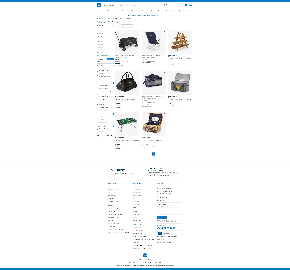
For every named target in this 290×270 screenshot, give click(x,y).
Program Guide (137, 192)
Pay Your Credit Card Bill (164, 242)
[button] (176, 6)
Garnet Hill (150, 262)
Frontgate (144, 262)
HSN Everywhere (137, 204)
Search (164, 5)
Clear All (110, 59)
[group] (127, 60)
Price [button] (98, 114)
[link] (190, 6)
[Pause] (192, 15)
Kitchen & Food (100, 138)
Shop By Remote (137, 195)
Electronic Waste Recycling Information (119, 232)
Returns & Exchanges (113, 208)
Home (119, 10)
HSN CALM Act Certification (140, 236)
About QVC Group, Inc (114, 189)
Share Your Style (137, 220)
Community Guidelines (114, 217)
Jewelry (137, 10)
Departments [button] (101, 25)
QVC (130, 262)
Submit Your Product (113, 201)
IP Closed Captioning (113, 223)
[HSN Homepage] (97, 18)
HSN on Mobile (137, 189)
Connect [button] (111, 5)
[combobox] (142, 5)
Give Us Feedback (138, 230)
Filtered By (104, 59)
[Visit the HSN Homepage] (99, 7)
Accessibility (111, 226)
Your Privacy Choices (114, 214)
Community (136, 214)
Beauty (131, 10)
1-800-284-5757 (165, 188)
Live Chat (163, 197)
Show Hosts (111, 198)
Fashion (109, 10)
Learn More (160, 239)
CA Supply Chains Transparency (116, 229)
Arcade (135, 217)
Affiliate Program (112, 195)
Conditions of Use (113, 220)
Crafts (152, 10)
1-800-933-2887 (165, 194)
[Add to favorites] (137, 31)
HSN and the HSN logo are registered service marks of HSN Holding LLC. (145, 265)
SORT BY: (118, 26)
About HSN (111, 186)
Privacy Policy (111, 211)
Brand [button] (99, 83)
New (163, 10)
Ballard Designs (136, 262)
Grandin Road (158, 262)
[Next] (190, 15)
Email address (160, 210)
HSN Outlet (136, 201)
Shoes (114, 10)
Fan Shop (158, 10)
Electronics (125, 10)
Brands (134, 186)
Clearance (172, 10)
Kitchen (142, 10)
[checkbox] (106, 68)
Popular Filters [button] (101, 126)
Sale (167, 10)
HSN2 (134, 198)
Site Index (135, 207)
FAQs (162, 200)
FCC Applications (137, 233)
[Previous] (98, 15)
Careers (110, 192)
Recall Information (138, 227)
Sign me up (162, 217)
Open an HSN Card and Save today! (167, 236)
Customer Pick (173, 55)
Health (147, 10)
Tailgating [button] (100, 65)
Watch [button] (105, 5)
